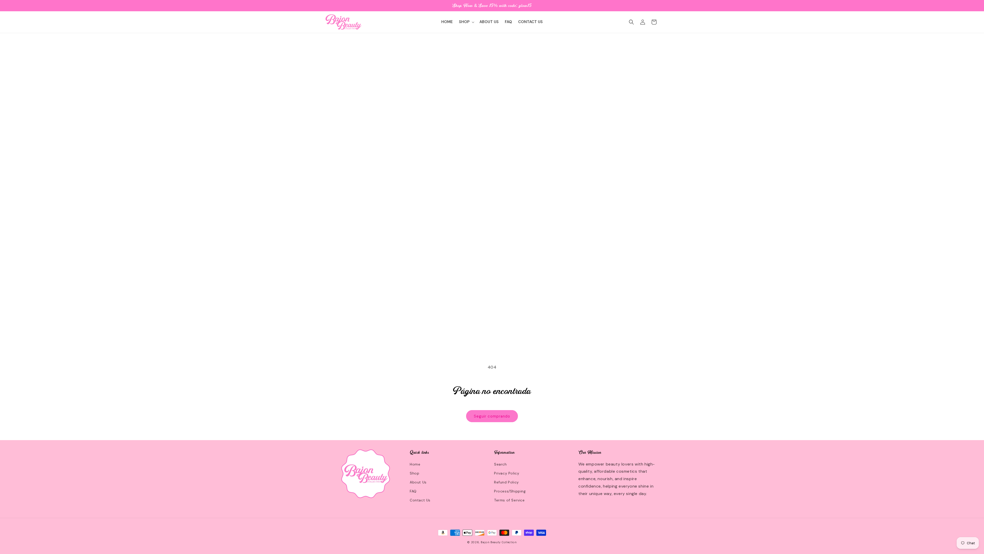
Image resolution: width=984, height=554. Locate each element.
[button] (466, 22)
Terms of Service (509, 500)
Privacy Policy (506, 473)
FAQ (413, 491)
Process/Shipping (510, 491)
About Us (418, 482)
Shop (414, 473)
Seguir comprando (492, 416)
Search (500, 464)
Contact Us (420, 500)
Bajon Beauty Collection (499, 542)
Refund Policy (506, 482)
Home (415, 464)
